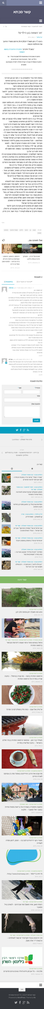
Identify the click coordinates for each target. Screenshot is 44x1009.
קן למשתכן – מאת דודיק (34, 517)
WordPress (21, 998)
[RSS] (28, 430)
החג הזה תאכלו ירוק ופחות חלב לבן (29, 612)
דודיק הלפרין (38, 514)
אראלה (11, 288)
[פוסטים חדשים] (12, 468)
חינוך (26, 230)
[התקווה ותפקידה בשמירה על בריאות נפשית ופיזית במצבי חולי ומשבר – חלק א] (22, 792)
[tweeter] (17, 430)
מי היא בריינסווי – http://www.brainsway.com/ (24, 874)
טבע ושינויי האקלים (27, 475)
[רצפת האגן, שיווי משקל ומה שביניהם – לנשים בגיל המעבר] (22, 889)
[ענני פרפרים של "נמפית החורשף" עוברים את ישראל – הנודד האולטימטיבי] (6, 529)
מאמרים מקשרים (24, 282)
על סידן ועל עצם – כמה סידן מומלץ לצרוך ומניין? (24, 709)
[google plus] (24, 430)
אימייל (37, 388)
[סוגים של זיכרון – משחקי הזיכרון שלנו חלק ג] (32, 248)
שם (19, 388)
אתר (38, 396)
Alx (35, 998)
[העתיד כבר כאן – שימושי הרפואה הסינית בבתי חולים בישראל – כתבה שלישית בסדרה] (22, 725)
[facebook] (20, 430)
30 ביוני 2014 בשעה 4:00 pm (22, 359)
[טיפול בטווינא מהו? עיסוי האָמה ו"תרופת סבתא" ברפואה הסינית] (22, 628)
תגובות (7, 282)
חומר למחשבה (37, 26)
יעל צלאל (39, 37)
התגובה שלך (35, 404)
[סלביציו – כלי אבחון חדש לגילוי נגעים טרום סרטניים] (22, 956)
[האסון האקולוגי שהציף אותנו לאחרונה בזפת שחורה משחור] (6, 490)
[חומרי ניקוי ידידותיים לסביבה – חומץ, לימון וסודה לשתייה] (22, 825)
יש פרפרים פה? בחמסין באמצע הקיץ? (29, 541)
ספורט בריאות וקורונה (35, 609)
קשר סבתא (22, 12)
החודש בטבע (38, 475)
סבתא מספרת (37, 640)
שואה (39, 233)
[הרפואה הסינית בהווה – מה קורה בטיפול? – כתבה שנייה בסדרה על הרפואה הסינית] (22, 661)
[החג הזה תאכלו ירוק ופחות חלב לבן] (22, 597)
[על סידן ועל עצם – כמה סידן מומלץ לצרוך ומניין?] (22, 695)
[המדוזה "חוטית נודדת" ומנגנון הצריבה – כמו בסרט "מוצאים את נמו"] (6, 552)
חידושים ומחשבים (36, 771)
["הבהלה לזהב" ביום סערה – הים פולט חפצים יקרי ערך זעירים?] (6, 565)
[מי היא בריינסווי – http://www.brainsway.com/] (22, 859)
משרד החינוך (14, 230)
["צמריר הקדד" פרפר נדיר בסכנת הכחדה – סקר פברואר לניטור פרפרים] (6, 478)
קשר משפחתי (26, 26)
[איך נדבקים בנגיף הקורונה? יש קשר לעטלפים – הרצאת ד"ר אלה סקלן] (22, 923)
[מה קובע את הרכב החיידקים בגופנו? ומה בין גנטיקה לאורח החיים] (22, 759)
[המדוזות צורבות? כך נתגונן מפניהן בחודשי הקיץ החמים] (6, 505)
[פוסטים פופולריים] (32, 468)
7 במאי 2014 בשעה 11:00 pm (24, 288)
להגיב (40, 356)
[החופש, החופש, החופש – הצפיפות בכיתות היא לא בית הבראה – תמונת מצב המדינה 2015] (12, 248)
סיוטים (6, 230)
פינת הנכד (15, 640)
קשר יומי (33, 489)
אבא (34, 230)
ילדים (21, 230)
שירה (22, 514)
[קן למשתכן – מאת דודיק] (6, 517)
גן (30, 230)
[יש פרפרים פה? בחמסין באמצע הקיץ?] (6, 541)
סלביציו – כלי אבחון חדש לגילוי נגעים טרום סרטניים (22, 971)
